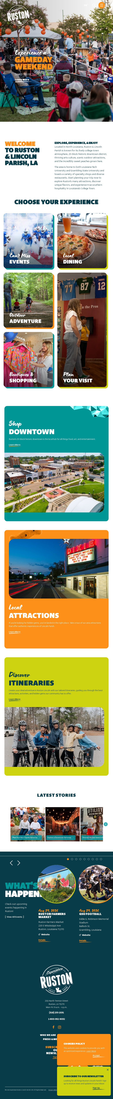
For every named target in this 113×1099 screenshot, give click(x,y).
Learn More (22, 80)
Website (45, 935)
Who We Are (48, 1035)
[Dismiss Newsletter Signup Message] (108, 1070)
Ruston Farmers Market (52, 916)
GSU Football (90, 914)
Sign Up (56, 1057)
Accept (96, 1056)
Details (41, 940)
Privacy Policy (53, 1090)
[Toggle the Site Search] (93, 5)
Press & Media (52, 1039)
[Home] (18, 14)
